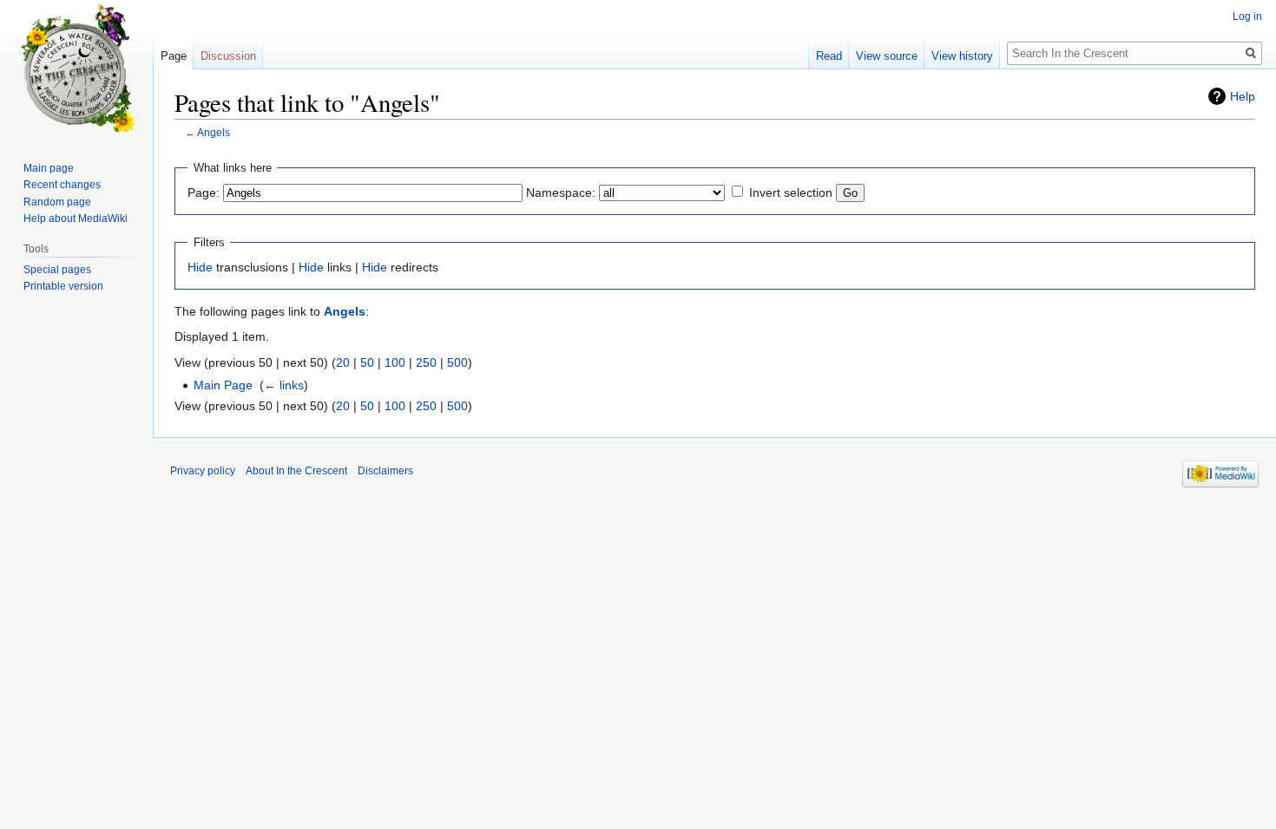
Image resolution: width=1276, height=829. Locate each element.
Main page (48, 168)
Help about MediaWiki (75, 218)
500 (457, 362)
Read (829, 55)
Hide (200, 267)
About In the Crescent (296, 471)
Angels (213, 132)
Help (1242, 96)
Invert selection (790, 192)
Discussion (228, 55)
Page (174, 55)
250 (426, 362)
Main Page (223, 385)
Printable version (63, 286)
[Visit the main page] (76, 69)
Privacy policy (202, 471)
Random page (57, 202)
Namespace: (560, 192)
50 (367, 362)
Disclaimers (385, 471)
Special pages (57, 270)
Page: (203, 192)
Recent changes (62, 185)
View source (887, 55)
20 (343, 362)
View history (962, 55)
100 (395, 362)
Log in (1247, 16)
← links (284, 385)
